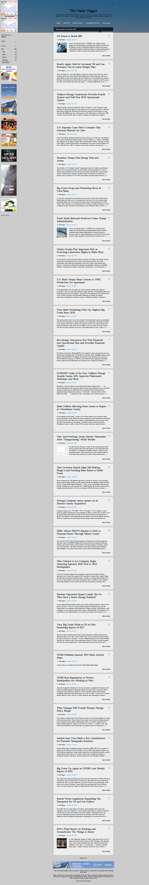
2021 (2, 49)
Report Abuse (5, 215)
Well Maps (106, 23)
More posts (83, 858)
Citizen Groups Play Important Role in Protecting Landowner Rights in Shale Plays (80, 251)
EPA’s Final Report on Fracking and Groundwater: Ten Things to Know (76, 830)
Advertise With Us (93, 23)
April (4, 54)
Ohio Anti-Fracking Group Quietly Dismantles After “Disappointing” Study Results (81, 438)
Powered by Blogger (84, 881)
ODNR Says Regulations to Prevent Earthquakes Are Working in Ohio (75, 679)
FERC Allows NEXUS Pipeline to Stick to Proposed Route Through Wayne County (79, 532)
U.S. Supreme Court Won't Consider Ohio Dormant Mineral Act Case (79, 129)
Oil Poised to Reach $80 (69, 36)
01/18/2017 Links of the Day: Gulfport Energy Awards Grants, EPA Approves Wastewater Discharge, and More (81, 376)
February (5, 60)
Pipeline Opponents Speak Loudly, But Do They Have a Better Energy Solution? (79, 596)
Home (58, 23)
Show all (107, 29)
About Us (66, 23)
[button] (109, 36)
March (4, 57)
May (3, 52)
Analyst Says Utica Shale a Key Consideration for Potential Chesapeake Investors (81, 739)
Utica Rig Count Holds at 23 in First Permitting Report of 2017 (76, 626)
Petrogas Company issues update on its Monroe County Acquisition (77, 502)
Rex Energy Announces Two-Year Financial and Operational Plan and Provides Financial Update (81, 343)
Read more (106, 55)
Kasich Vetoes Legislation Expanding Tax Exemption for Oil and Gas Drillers (79, 800)
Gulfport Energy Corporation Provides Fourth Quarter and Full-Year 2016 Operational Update (81, 97)
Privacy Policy (78, 23)
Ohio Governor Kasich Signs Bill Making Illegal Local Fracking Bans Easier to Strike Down (80, 470)
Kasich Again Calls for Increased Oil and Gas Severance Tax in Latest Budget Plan (81, 65)
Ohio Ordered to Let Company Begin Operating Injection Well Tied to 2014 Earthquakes (77, 564)
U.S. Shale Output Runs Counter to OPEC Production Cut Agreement (79, 281)
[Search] (112, 4)
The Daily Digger (83, 11)
